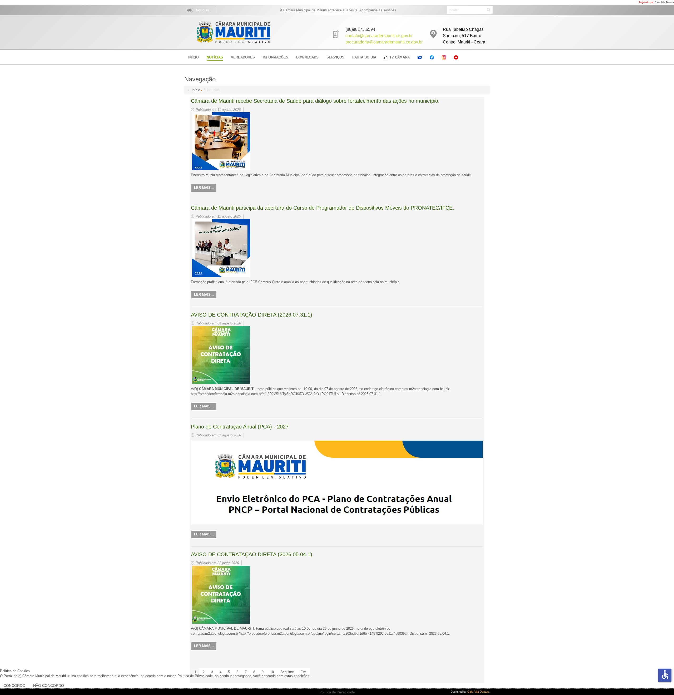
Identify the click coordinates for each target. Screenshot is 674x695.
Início (196, 90)
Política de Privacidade (337, 692)
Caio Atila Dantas (664, 2)
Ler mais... (204, 188)
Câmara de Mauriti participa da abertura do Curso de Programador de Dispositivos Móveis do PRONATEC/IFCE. (322, 208)
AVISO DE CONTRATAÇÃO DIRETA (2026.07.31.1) (251, 315)
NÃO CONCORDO (48, 685)
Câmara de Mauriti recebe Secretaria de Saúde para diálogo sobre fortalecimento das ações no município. (315, 101)
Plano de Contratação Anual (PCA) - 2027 (240, 427)
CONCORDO (14, 685)
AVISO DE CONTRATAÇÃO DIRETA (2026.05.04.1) (251, 554)
